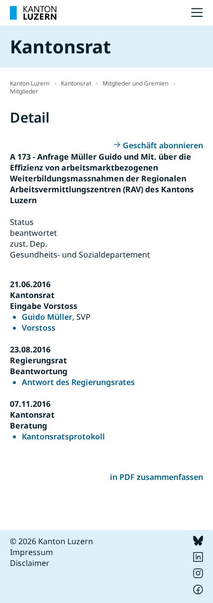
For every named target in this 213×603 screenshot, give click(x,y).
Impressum (31, 552)
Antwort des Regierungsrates (78, 382)
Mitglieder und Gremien (135, 83)
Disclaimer (30, 563)
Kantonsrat (76, 83)
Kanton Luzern (30, 83)
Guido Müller (47, 316)
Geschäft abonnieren (163, 145)
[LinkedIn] (198, 559)
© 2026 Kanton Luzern (51, 541)
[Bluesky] (198, 542)
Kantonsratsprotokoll (63, 436)
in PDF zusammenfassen (156, 477)
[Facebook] (198, 591)
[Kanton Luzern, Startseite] (33, 13)
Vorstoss (38, 327)
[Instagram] (198, 575)
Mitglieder (24, 91)
